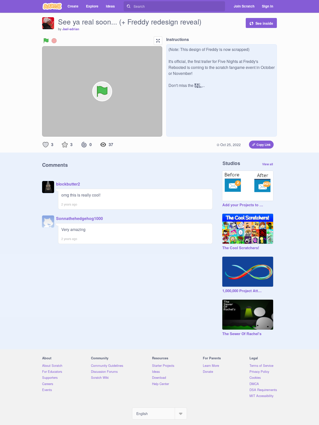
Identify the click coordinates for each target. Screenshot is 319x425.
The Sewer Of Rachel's (241, 334)
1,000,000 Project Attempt (242, 291)
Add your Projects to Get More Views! (242, 205)
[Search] (129, 6)
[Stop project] (54, 41)
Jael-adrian (70, 29)
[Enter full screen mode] (158, 40)
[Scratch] (52, 6)
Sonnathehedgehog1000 (79, 218)
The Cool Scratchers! (240, 248)
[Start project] (46, 41)
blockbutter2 (68, 184)
